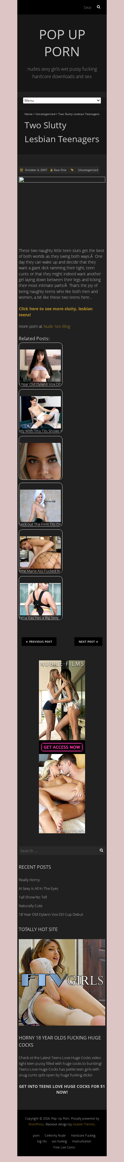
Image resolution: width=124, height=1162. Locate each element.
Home (29, 114)
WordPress (36, 1124)
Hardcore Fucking (83, 1135)
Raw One (60, 170)
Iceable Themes (84, 1124)
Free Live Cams (64, 1147)
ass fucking (59, 1141)
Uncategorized (45, 114)
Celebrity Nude (55, 1135)
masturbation (81, 1141)
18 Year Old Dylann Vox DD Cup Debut (51, 914)
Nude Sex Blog (57, 326)
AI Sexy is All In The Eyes (38, 888)
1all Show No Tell (33, 897)
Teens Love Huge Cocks (38, 1069)
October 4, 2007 (35, 170)
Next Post (87, 642)
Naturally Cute (30, 905)
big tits (42, 1141)
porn (36, 1135)
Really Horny (29, 879)
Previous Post (40, 642)
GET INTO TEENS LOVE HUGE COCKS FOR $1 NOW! (62, 1089)
